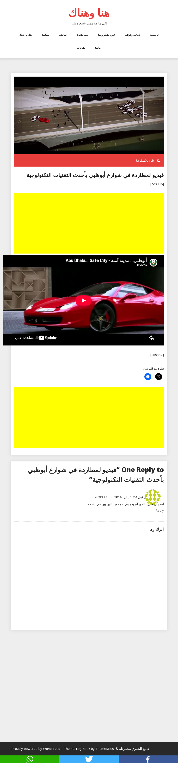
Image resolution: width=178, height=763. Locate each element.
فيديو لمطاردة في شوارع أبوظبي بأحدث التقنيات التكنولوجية (95, 174)
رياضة (98, 48)
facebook (148, 759)
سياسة (45, 35)
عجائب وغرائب (133, 35)
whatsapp (29, 759)
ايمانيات (63, 35)
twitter (89, 759)
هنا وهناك (89, 12)
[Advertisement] (88, 223)
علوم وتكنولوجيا (106, 35)
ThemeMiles (105, 748)
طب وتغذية (83, 35)
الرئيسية (154, 35)
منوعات (81, 48)
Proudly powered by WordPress (36, 748)
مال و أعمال (25, 35)
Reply (159, 510)
